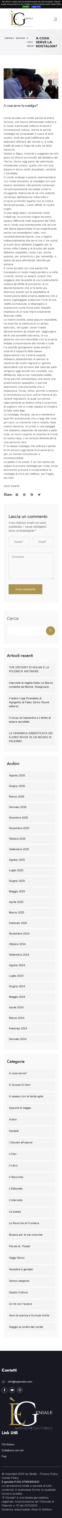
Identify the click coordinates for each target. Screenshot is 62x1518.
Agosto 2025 (17, 859)
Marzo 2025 (16, 912)
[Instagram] (19, 1390)
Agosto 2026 (17, 775)
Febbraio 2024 (18, 1028)
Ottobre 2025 (17, 838)
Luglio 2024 (16, 975)
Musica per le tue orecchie (25, 1234)
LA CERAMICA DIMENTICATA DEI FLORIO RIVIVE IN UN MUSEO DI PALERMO (31, 737)
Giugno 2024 (17, 986)
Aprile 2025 (16, 902)
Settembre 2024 (19, 954)
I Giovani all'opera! (20, 1142)
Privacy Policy (49, 1473)
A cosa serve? (18, 1073)
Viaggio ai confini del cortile (26, 1327)
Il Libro (13, 1165)
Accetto (26, 7)
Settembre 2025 (19, 849)
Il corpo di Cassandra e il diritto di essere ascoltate (30, 719)
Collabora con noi (13, 1450)
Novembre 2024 (19, 933)
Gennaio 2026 (17, 807)
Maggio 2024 (17, 996)
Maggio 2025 (17, 891)
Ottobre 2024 (17, 944)
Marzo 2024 (16, 1018)
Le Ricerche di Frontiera (24, 1223)
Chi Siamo (8, 1444)
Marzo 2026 (16, 796)
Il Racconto (16, 1177)
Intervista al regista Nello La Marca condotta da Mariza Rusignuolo (31, 684)
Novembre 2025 (19, 828)
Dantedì (14, 1131)
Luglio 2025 (16, 870)
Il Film (12, 1154)
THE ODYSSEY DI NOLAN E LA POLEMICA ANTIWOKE (29, 669)
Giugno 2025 (17, 880)
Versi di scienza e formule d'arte (29, 1315)
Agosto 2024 (17, 965)
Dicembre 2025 (18, 817)
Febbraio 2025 (18, 923)
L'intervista (15, 1200)
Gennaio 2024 (18, 1039)
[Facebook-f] (4, 1390)
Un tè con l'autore (20, 1303)
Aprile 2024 (16, 1007)
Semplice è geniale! (21, 1269)
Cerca (13, 618)
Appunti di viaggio (20, 1107)
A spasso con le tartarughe (26, 1096)
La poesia (15, 1211)
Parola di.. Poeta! (19, 1246)
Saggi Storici (16, 1257)
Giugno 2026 (17, 786)
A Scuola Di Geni (19, 1084)
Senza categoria (19, 1280)
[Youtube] (12, 1390)
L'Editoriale (15, 1188)
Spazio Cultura (18, 1292)
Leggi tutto (36, 7)
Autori (13, 1119)
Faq (4, 1456)
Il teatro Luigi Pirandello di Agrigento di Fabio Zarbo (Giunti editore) (29, 702)
